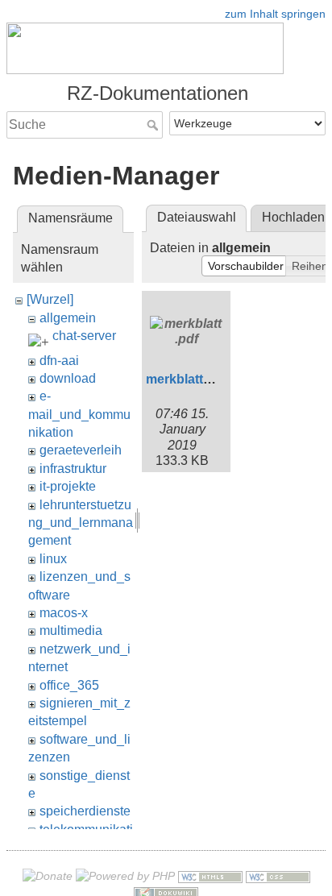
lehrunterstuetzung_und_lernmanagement (80, 523)
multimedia (70, 630)
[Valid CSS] (278, 875)
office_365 (69, 685)
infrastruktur (72, 468)
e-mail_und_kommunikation (79, 414)
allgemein (67, 318)
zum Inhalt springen (275, 13)
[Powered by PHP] (125, 875)
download (67, 378)
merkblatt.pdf (186, 379)
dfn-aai (59, 360)
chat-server (84, 335)
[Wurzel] (50, 299)
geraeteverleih (80, 450)
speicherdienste (85, 811)
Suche (154, 125)
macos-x (63, 613)
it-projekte (67, 486)
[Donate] (48, 875)
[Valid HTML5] (210, 875)
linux (53, 559)
